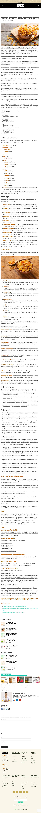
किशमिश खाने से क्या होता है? (7, 131)
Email (2, 737)
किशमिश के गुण (4, 114)
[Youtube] (20, 792)
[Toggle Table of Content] (17, 111)
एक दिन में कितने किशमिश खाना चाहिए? (9, 130)
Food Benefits (17, 12)
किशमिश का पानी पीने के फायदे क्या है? (9, 132)
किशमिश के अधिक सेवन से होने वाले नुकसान (8, 121)
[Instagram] (17, 792)
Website (3, 742)
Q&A (3, 124)
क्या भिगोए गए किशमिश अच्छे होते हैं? (9, 126)
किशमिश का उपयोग (5, 115)
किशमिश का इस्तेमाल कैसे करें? (8, 120)
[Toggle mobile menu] (2, 5)
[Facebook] (14, 792)
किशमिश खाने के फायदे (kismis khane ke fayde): (10, 116)
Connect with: (4, 706)
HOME (2, 12)
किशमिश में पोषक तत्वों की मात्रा (6, 112)
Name (2, 733)
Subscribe (20, 802)
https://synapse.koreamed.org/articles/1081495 (14, 606)
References (5, 133)
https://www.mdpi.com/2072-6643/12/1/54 (13, 612)
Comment (3, 719)
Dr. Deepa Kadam (4, 20)
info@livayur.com (5, 765)
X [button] (39, 1)
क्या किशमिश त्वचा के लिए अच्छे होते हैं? (9, 125)
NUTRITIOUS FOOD (8, 12)
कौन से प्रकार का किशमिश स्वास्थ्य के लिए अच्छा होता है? (11, 127)
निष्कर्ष (3, 123)
